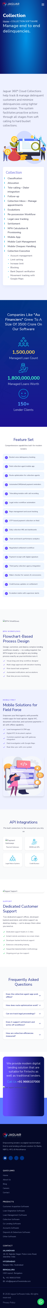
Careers (6, 1188)
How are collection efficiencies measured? (19, 1034)
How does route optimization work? (22, 1005)
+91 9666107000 (23, 1082)
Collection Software (11, 1219)
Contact (6, 1192)
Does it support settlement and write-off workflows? (20, 1023)
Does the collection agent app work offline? (22, 995)
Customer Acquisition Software (16, 1206)
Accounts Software (11, 1228)
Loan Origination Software (14, 1211)
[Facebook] (16, 1158)
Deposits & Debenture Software (16, 1232)
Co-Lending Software (12, 1223)
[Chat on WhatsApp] (40, 1301)
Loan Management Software (15, 1215)
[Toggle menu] (43, 4)
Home (6, 21)
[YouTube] (5, 1158)
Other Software (9, 1236)
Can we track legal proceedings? (20, 1013)
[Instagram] (11, 1158)
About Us (7, 1179)
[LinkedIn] (22, 1158)
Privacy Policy (9, 1302)
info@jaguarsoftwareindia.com (18, 1281)
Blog (5, 1184)
